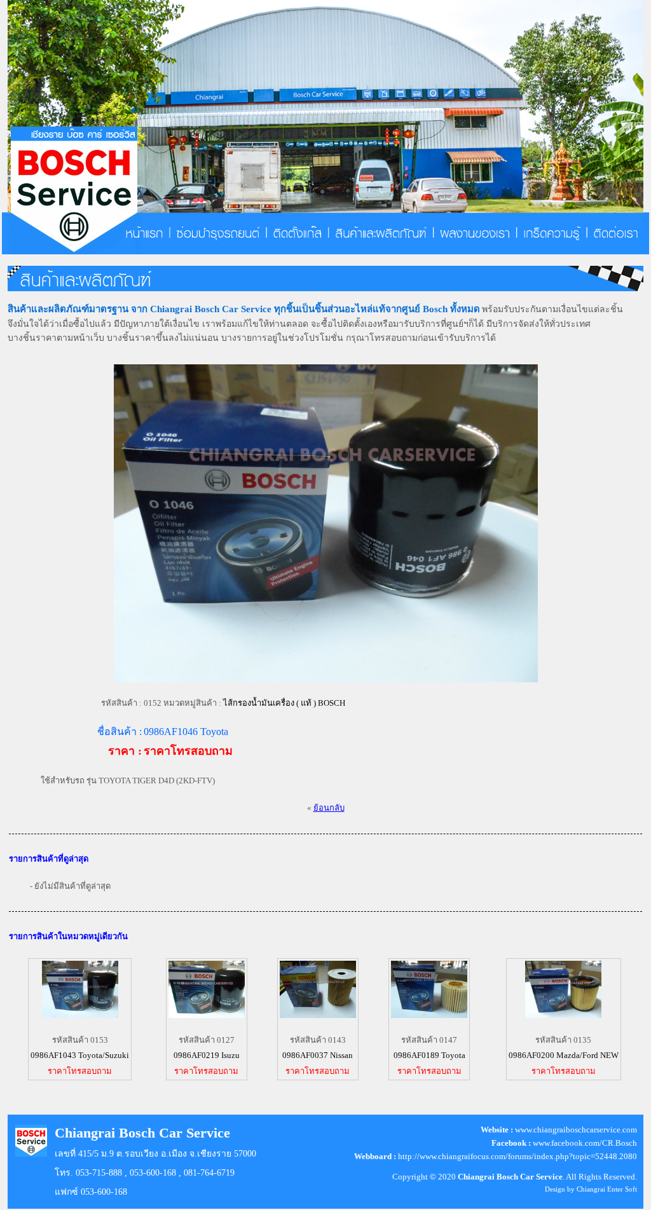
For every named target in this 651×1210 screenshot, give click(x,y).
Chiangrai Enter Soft (607, 1189)
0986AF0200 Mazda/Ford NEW (564, 1055)
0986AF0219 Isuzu (207, 1055)
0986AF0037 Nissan (317, 1055)
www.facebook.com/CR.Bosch (585, 1143)
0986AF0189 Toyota (429, 1055)
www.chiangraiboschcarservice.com (576, 1129)
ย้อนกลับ (329, 808)
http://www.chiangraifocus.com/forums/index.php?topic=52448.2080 (517, 1156)
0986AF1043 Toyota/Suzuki (80, 1055)
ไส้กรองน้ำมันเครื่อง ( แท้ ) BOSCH (284, 703)
